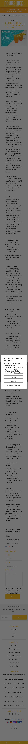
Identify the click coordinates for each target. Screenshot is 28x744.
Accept (13, 377)
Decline (13, 381)
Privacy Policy (18, 373)
